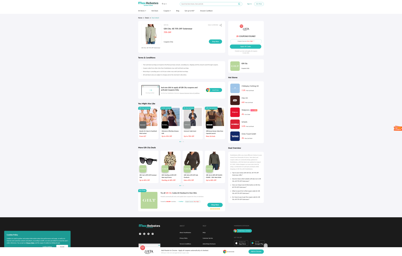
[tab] (246, 173)
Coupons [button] (167, 11)
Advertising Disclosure (209, 244)
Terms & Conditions (185, 244)
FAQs (204, 232)
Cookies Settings (47, 247)
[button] (164, 4)
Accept (62, 247)
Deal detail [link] (155, 18)
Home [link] (140, 18)
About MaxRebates (185, 232)
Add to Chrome (256, 251)
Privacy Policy (183, 238)
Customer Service (208, 238)
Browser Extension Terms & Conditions (190, 93)
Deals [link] (147, 18)
